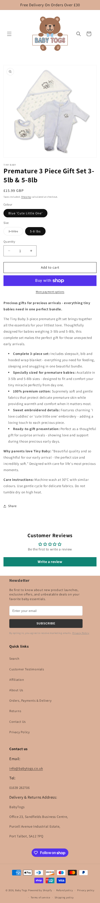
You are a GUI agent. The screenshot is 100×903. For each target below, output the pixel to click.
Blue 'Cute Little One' (25, 213)
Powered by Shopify (40, 890)
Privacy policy (85, 890)
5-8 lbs (35, 231)
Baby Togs (21, 890)
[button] (9, 34)
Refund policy (64, 890)
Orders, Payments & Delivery (30, 700)
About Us (16, 690)
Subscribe (46, 623)
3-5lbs (15, 232)
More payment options (50, 291)
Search (14, 658)
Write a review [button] (50, 561)
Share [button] (12, 506)
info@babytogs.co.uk (26, 768)
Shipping (26, 196)
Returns (15, 711)
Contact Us (17, 722)
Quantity (9, 242)
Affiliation (16, 680)
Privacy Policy (80, 633)
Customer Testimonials (26, 669)
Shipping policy (64, 897)
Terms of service (40, 897)
